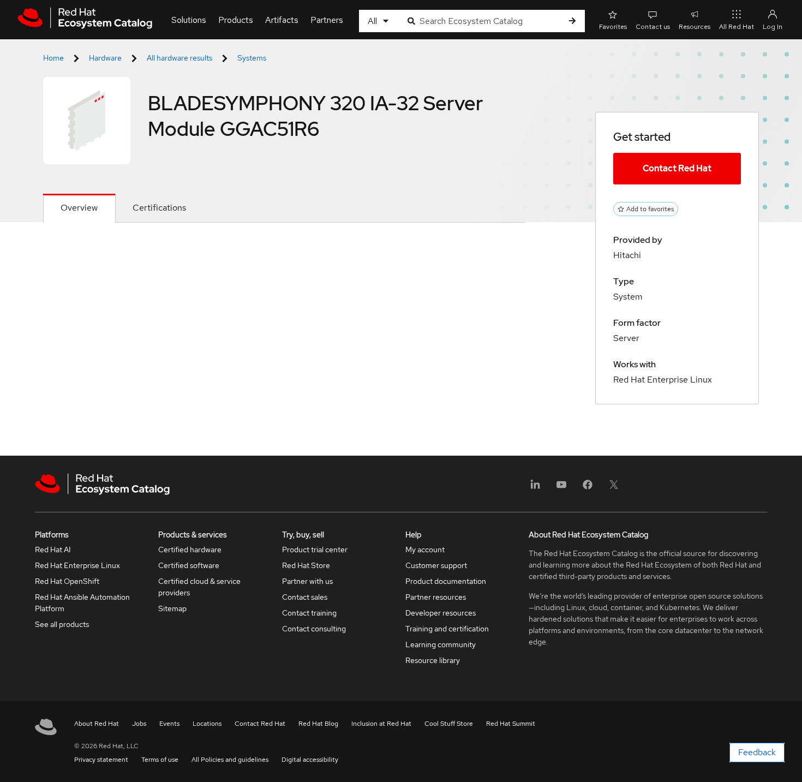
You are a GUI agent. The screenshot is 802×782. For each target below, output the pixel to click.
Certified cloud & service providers (199, 587)
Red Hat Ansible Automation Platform (82, 602)
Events (169, 723)
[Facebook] (587, 488)
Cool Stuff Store (448, 723)
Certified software (188, 565)
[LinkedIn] (535, 488)
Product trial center (315, 549)
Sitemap (172, 608)
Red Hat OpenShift (67, 581)
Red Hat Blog (318, 723)
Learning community (440, 644)
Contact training (309, 613)
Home (53, 58)
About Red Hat (96, 723)
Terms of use (159, 759)
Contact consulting (314, 629)
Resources (694, 26)
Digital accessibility (310, 759)
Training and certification (447, 629)
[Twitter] (613, 488)
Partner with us (307, 581)
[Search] (572, 21)
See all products (62, 624)
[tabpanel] (284, 249)
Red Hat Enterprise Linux (77, 565)
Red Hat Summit (510, 723)
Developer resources (440, 613)
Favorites (613, 26)
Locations (207, 723)
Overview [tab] (79, 207)
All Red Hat (736, 26)
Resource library (432, 660)
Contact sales (304, 597)
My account (425, 549)
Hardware (105, 58)
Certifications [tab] (159, 207)
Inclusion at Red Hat (381, 723)
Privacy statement (101, 759)
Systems (251, 58)
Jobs (139, 723)
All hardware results (179, 58)
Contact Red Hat (677, 168)
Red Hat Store (306, 565)
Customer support (436, 565)
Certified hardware (190, 549)
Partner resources (435, 597)
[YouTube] (561, 488)
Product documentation (445, 581)
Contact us (653, 26)
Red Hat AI (53, 549)
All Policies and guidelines (229, 759)
